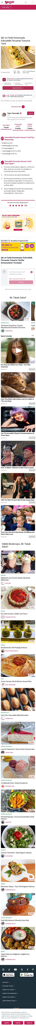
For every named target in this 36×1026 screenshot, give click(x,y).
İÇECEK (3, 575)
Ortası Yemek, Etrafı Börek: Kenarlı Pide (16, 681)
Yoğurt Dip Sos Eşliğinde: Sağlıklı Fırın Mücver (15, 955)
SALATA (3, 850)
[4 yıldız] (19, 205)
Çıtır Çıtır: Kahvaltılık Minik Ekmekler (15, 715)
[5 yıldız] (22, 205)
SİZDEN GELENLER (6, 746)
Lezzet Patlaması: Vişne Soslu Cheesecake (18, 749)
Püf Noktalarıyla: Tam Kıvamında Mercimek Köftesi (17, 818)
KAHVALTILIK (5, 322)
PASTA (3, 611)
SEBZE (3, 645)
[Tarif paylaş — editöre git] (18, 221)
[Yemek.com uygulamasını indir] (8, 975)
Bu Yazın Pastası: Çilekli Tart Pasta (14, 614)
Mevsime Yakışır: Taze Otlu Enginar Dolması (18, 886)
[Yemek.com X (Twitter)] (22, 969)
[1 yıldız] (10, 205)
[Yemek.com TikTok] (9, 969)
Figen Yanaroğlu (13, 113)
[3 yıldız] (16, 205)
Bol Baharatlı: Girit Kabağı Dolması (14, 648)
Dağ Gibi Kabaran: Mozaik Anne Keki (15, 920)
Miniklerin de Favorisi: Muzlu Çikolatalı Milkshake (15, 579)
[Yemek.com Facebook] (27, 969)
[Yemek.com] (9, 2)
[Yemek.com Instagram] (3, 969)
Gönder (21, 282)
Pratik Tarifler (5, 7)
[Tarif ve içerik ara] (26, 2)
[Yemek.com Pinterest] (33, 969)
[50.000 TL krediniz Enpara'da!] (18, 246)
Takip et (30, 113)
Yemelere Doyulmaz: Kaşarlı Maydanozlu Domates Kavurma (13, 326)
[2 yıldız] (13, 205)
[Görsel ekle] (31, 272)
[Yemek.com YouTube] (15, 969)
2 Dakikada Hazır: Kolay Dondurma (14, 783)
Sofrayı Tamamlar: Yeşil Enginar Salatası (16, 853)
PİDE (2, 679)
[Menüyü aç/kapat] (2, 2)
